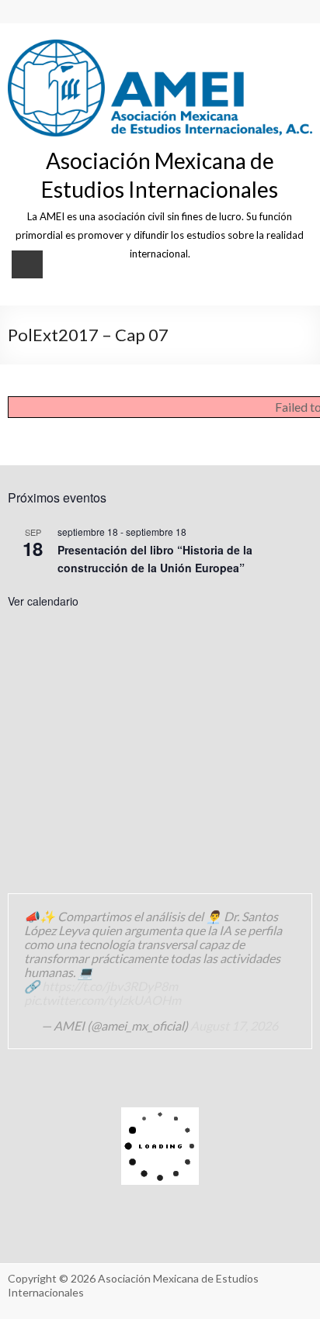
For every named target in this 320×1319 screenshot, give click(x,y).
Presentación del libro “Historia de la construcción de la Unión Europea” (154, 558)
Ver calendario (43, 601)
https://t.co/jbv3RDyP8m (110, 986)
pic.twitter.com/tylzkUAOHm (102, 1000)
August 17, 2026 (234, 1025)
